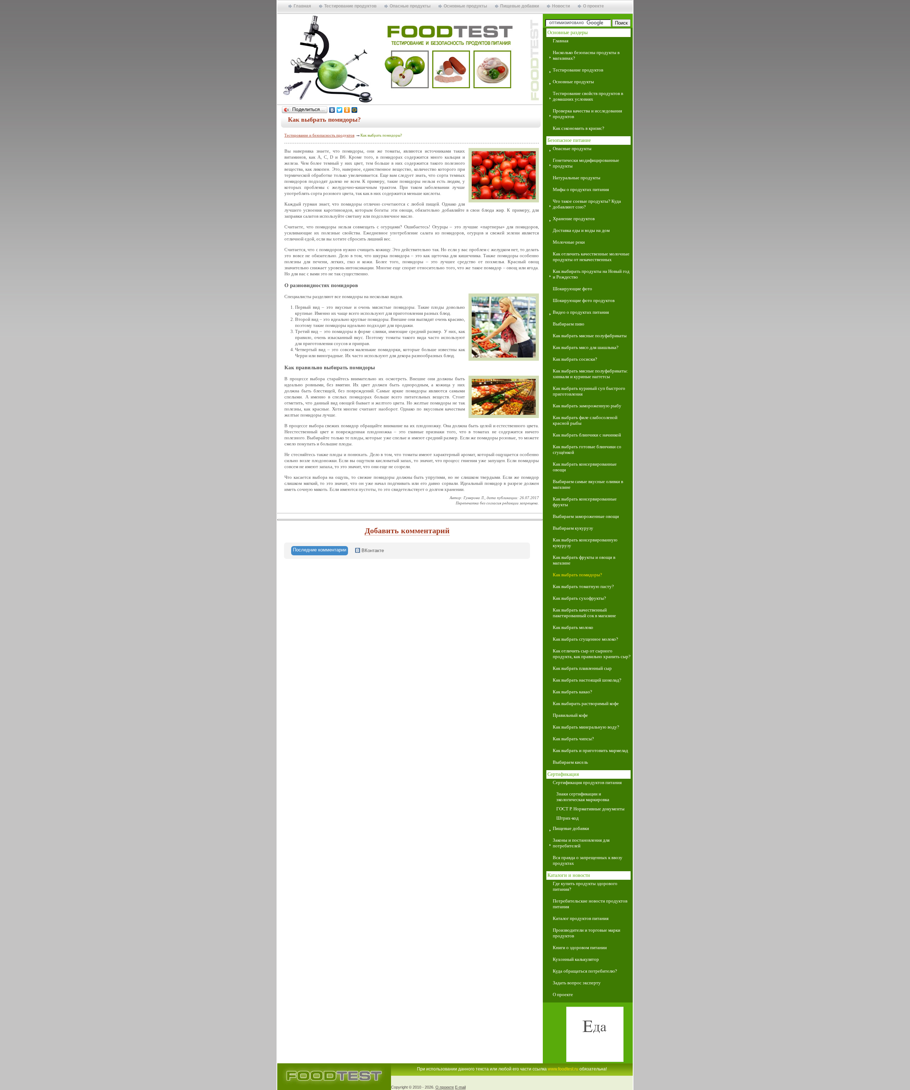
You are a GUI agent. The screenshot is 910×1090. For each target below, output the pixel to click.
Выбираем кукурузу (573, 528)
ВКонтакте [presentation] (372, 550)
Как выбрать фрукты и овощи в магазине (584, 560)
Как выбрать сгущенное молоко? (585, 639)
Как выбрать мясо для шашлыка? (586, 347)
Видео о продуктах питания (581, 312)
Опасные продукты (410, 6)
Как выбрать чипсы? (573, 738)
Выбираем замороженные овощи (586, 516)
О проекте (593, 6)
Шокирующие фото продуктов (584, 300)
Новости (561, 6)
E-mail (460, 1087)
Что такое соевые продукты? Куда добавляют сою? (587, 204)
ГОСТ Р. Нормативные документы (590, 808)
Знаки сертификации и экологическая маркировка (582, 796)
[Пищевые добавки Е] (587, 1035)
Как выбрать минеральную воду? (586, 727)
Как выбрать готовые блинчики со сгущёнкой (587, 449)
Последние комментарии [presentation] (319, 549)
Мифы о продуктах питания (581, 189)
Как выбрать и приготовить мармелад (590, 750)
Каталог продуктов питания (581, 918)
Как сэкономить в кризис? (578, 128)
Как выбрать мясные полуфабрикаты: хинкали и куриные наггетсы (590, 373)
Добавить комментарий (407, 530)
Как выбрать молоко (573, 627)
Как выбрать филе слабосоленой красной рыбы (585, 420)
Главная (302, 6)
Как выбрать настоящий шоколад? (587, 680)
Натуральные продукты (576, 177)
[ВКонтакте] (332, 110)
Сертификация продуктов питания (587, 782)
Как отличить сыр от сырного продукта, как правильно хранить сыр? (592, 653)
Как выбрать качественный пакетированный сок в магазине (584, 612)
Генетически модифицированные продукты (586, 163)
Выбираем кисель (570, 762)
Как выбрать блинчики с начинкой (587, 435)
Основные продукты (465, 6)
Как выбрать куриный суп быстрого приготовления (589, 391)
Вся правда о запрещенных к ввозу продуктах (587, 860)
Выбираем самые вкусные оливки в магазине (588, 484)
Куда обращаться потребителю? (585, 971)
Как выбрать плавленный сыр (582, 668)
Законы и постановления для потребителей (581, 842)
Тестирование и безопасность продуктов (319, 135)
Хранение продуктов (574, 218)
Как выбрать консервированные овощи (585, 466)
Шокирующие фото (572, 288)
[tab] (319, 550)
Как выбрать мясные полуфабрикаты (590, 335)
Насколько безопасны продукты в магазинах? (586, 55)
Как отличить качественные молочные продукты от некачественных (591, 256)
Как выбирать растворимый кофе (586, 703)
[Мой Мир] (354, 110)
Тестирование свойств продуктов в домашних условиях (588, 96)
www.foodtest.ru (563, 1069)
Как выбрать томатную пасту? (583, 586)
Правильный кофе (570, 715)
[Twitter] (339, 110)
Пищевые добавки (519, 6)
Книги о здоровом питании (580, 947)
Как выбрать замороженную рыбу (587, 405)
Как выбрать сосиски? (575, 359)
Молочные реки (569, 242)
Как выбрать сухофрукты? (579, 598)
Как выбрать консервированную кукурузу (585, 542)
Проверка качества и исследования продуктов (587, 113)
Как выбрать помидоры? (577, 574)
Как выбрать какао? (572, 691)
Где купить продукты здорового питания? (585, 886)
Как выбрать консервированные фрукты (585, 501)
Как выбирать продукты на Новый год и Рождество (591, 274)
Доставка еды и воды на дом (581, 230)
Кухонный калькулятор (576, 959)
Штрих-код (567, 818)
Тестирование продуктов (350, 6)
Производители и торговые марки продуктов (586, 932)
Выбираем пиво (568, 324)
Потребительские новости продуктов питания (590, 903)
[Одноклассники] (347, 110)
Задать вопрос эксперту (577, 982)
